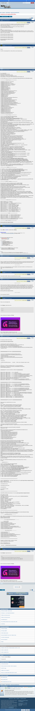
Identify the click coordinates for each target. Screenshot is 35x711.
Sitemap (15, 698)
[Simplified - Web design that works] (21, 705)
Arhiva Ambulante (8, 12)
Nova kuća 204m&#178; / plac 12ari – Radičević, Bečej (8, 635)
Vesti (22, 700)
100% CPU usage (3, 668)
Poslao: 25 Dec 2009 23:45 (6, 336)
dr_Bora (4, 45)
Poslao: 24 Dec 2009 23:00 (6, 20)
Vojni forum (24, 700)
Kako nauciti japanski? (4, 639)
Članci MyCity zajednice (23, 698)
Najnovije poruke (11, 698)
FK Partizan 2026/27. (4, 630)
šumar (2, 20)
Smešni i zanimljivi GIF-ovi (5, 652)
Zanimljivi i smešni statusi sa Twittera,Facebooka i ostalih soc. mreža (10, 647)
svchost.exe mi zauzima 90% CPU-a (15, 12)
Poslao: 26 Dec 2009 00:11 (9, 549)
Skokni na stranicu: (29, 19)
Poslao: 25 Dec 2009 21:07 (9, 298)
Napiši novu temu (4, 16)
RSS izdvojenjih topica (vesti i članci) (6, 681)
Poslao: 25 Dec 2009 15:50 (6, 279)
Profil (2, 43)
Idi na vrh (33, 20)
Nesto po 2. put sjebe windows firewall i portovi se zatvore (9, 672)
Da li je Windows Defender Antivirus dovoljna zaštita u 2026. (9, 621)
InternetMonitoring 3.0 (4, 619)
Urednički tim (18, 698)
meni (9, 1)
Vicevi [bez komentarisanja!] (5, 637)
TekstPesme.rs (21, 701)
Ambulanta (3, 12)
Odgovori (10, 16)
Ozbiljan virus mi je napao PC (5, 670)
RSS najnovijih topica (4, 677)
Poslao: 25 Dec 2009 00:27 (9, 226)
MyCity (1, 12)
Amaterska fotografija (4, 628)
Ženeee (2, 641)
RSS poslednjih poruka (4, 679)
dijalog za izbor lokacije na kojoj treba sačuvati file (9, 233)
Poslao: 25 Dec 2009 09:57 (9, 272)
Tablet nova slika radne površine (5, 615)
